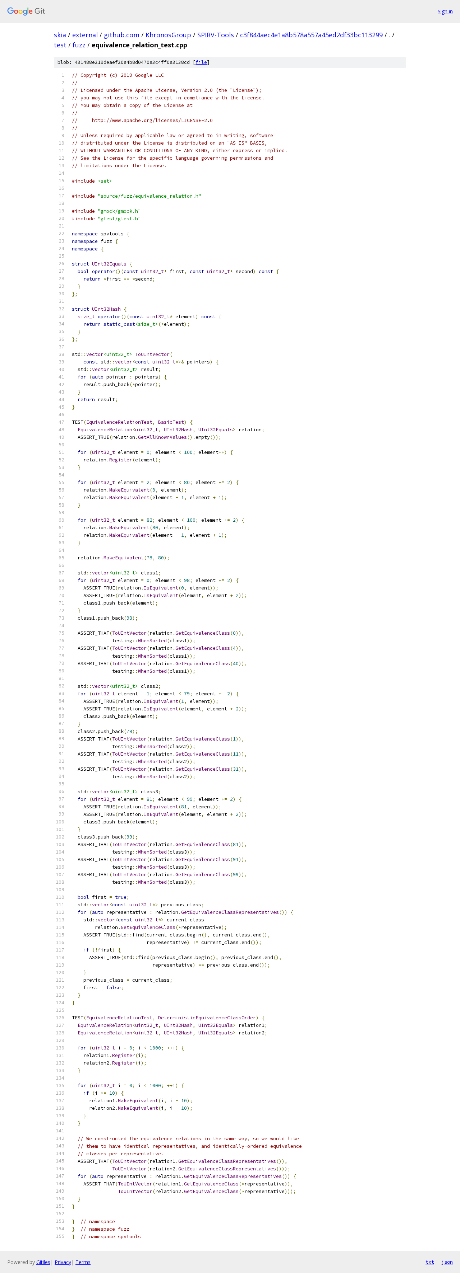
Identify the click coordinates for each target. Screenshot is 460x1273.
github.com (121, 34)
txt (430, 1262)
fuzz (79, 45)
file (201, 62)
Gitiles (43, 1262)
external (85, 34)
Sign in (445, 11)
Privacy (63, 1262)
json (447, 1262)
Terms (83, 1262)
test (60, 45)
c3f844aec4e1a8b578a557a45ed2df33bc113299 (311, 34)
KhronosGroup (168, 34)
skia (60, 34)
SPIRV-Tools (215, 34)
